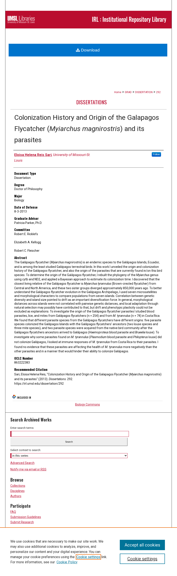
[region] (88, 551)
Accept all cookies (142, 545)
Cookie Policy (67, 562)
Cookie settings (88, 557)
